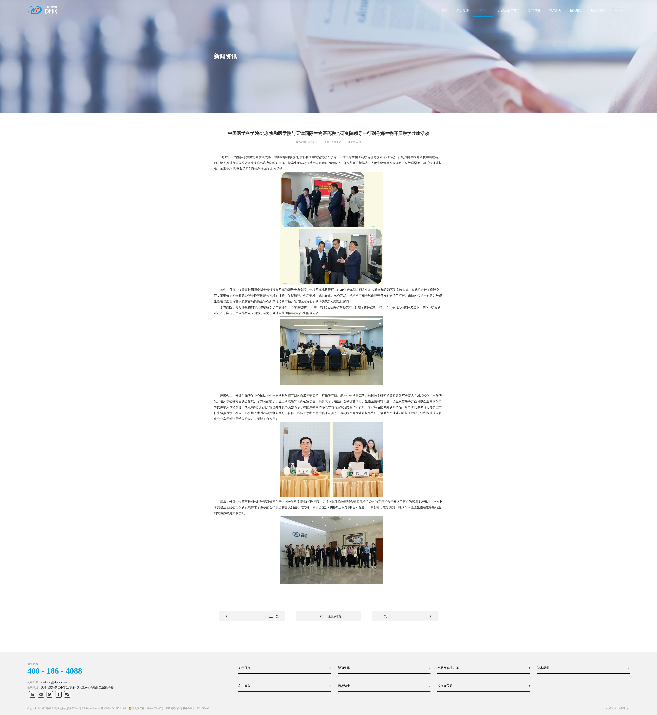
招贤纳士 (576, 10)
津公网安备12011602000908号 (148, 708)
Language (618, 10)
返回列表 (334, 616)
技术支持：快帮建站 (617, 708)
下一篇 (382, 616)
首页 (445, 10)
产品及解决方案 (509, 10)
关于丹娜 (462, 10)
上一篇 (274, 616)
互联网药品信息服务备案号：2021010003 (187, 708)
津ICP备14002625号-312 (113, 708)
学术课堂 (534, 10)
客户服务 (555, 10)
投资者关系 (598, 10)
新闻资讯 (483, 10)
